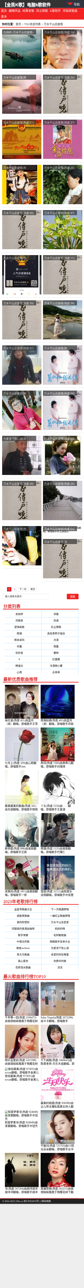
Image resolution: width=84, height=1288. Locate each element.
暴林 (60, 652)
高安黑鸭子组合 (60, 633)
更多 (4, 16)
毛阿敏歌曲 (60, 935)
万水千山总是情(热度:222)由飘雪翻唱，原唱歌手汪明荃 (59, 348)
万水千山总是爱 (60, 922)
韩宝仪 (23, 665)
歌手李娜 (23, 935)
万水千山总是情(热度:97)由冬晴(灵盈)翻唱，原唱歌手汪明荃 (59, 213)
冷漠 (60, 639)
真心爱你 (23, 960)
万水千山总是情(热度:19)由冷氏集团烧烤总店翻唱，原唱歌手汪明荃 (59, 32)
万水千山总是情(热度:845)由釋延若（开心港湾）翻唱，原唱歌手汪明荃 (18, 77)
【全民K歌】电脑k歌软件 (26, 4)
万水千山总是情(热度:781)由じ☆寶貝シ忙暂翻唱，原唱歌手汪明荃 (18, 529)
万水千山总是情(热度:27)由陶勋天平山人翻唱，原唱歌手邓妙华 (59, 122)
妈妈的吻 (60, 928)
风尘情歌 (42, 10)
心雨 (23, 672)
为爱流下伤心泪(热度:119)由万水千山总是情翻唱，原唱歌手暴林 (18, 439)
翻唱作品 (15, 10)
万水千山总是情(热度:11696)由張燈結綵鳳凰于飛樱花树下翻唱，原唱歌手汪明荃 (19, 168)
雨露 (60, 646)
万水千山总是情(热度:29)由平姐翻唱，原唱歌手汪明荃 (59, 484)
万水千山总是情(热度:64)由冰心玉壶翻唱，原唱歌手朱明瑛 (59, 439)
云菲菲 (60, 672)
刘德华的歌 (60, 960)
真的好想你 (23, 922)
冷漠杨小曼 (60, 665)
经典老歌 (28, 10)
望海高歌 (23, 626)
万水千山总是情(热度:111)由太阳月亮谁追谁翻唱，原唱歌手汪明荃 (59, 542)
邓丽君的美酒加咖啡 (23, 928)
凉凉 (60, 967)
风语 (60, 620)
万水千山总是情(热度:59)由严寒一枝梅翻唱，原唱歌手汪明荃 (59, 393)
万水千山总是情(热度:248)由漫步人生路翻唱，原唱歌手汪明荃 (17, 258)
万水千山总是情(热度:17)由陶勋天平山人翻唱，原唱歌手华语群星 (18, 122)
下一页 (22, 589)
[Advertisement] (42, 1246)
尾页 (32, 589)
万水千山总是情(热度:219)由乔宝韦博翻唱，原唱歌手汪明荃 (18, 393)
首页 (4, 10)
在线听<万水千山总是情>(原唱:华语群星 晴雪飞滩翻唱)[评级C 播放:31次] (18, 32)
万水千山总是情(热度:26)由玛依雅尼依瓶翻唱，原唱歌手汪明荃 (18, 213)
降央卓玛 (23, 639)
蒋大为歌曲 (23, 954)
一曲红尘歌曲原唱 (60, 915)
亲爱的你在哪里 (60, 954)
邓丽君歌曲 (70, 10)
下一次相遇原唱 (60, 909)
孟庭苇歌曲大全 (23, 909)
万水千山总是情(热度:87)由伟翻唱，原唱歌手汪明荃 (18, 348)
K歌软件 (55, 10)
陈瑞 (23, 633)
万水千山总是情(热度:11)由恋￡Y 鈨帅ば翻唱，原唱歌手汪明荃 (59, 258)
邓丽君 (23, 620)
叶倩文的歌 (23, 941)
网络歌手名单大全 (60, 941)
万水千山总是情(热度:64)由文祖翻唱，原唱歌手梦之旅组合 (59, 529)
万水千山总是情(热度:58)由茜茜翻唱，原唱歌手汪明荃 (59, 303)
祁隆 (60, 614)
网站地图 (46, 1201)
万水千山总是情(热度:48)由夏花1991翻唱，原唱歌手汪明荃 (59, 168)
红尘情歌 (60, 626)
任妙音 (23, 652)
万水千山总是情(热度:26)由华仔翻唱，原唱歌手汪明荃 (18, 484)
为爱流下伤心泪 (60, 948)
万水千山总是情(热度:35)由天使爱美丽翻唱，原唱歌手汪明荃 (18, 303)
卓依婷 (23, 614)
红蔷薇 (60, 659)
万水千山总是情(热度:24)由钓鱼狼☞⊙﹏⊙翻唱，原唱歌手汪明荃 (59, 77)
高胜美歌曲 (23, 915)
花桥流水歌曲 (23, 967)
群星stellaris (23, 948)
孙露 (23, 646)
